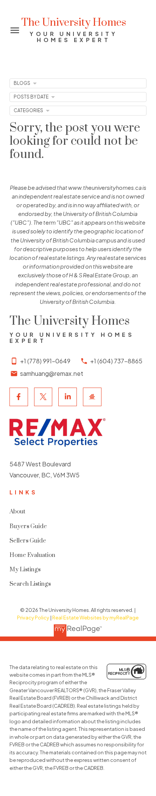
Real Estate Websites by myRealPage (95, 618)
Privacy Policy (33, 618)
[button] (18, 397)
